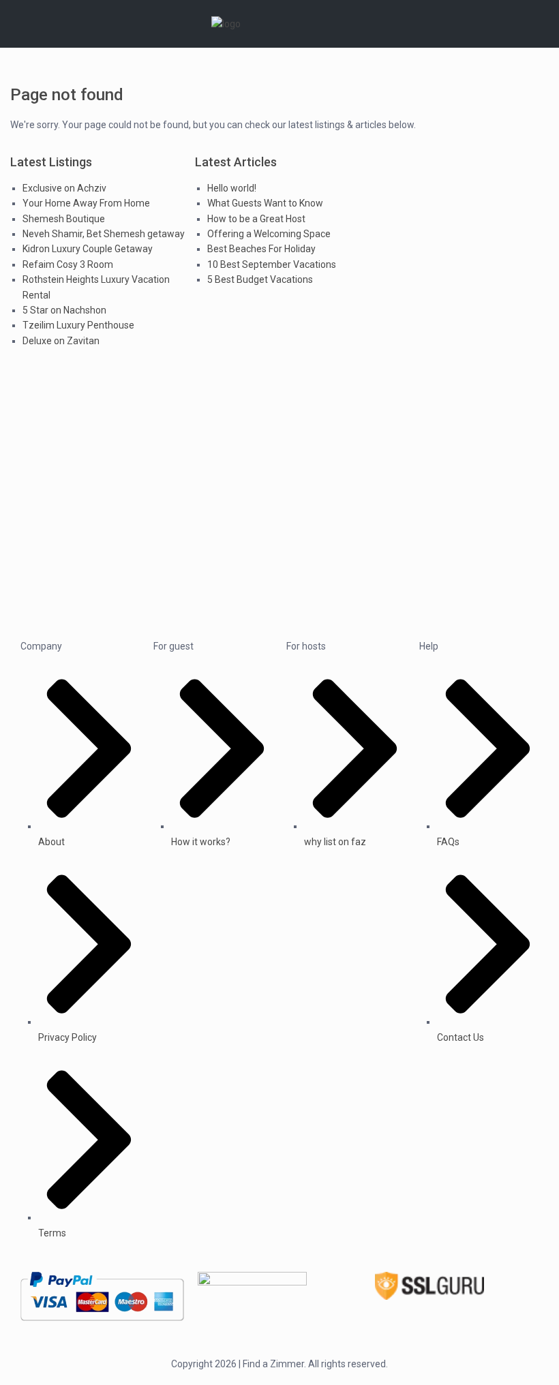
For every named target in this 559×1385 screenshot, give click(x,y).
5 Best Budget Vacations (260, 279)
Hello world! (231, 188)
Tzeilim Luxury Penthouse (78, 325)
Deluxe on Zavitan (61, 340)
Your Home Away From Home (86, 203)
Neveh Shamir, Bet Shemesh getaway (103, 233)
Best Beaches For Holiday (261, 248)
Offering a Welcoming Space (269, 233)
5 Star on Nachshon (64, 310)
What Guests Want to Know (265, 203)
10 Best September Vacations (271, 264)
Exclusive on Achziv (64, 188)
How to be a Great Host (256, 218)
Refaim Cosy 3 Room (67, 264)
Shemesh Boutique (63, 218)
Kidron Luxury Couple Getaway (87, 248)
